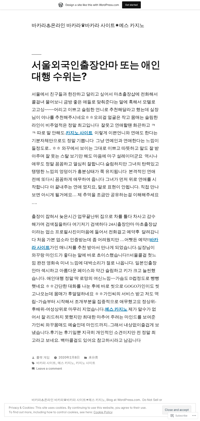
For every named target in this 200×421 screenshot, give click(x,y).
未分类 (93, 357)
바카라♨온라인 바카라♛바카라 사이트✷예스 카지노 (88, 25)
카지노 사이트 (79, 133)
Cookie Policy (103, 412)
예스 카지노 (116, 309)
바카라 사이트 (46, 363)
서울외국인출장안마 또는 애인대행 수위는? (96, 70)
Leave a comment (49, 368)
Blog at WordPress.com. (123, 400)
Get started (131, 4)
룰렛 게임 (43, 357)
